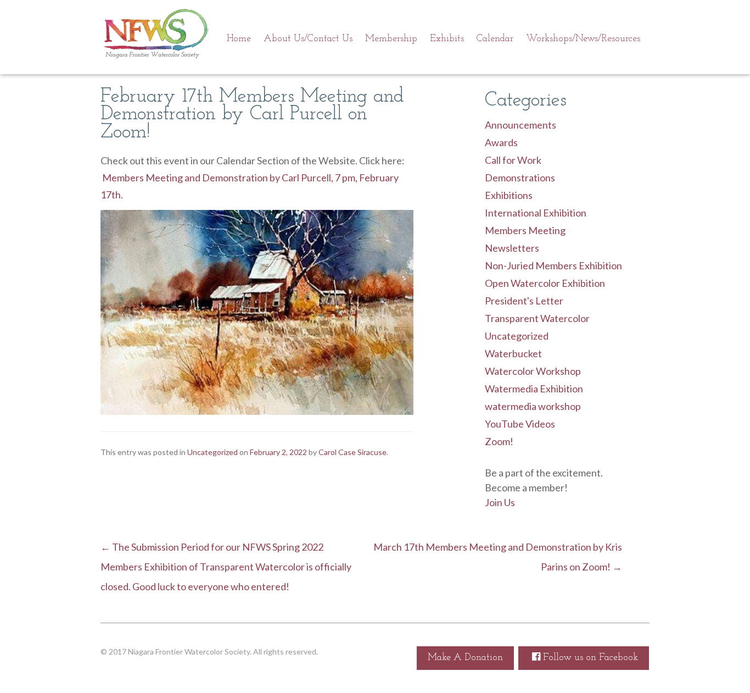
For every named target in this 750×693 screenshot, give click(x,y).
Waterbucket (513, 353)
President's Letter (524, 301)
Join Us (500, 502)
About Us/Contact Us (308, 39)
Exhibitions (509, 195)
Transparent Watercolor (537, 318)
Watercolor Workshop (533, 371)
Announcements (520, 125)
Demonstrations (520, 177)
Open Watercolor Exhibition (545, 283)
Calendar (495, 39)
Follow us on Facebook (589, 658)
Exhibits (447, 39)
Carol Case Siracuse (352, 452)
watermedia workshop (533, 406)
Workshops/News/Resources (583, 39)
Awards (501, 142)
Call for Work (513, 160)
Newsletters (512, 248)
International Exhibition (535, 213)
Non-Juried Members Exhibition (553, 265)
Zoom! (499, 441)
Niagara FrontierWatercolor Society (155, 35)
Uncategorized (516, 336)
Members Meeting (525, 230)
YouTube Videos (520, 424)
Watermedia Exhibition (534, 388)
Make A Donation (465, 658)
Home (239, 39)
